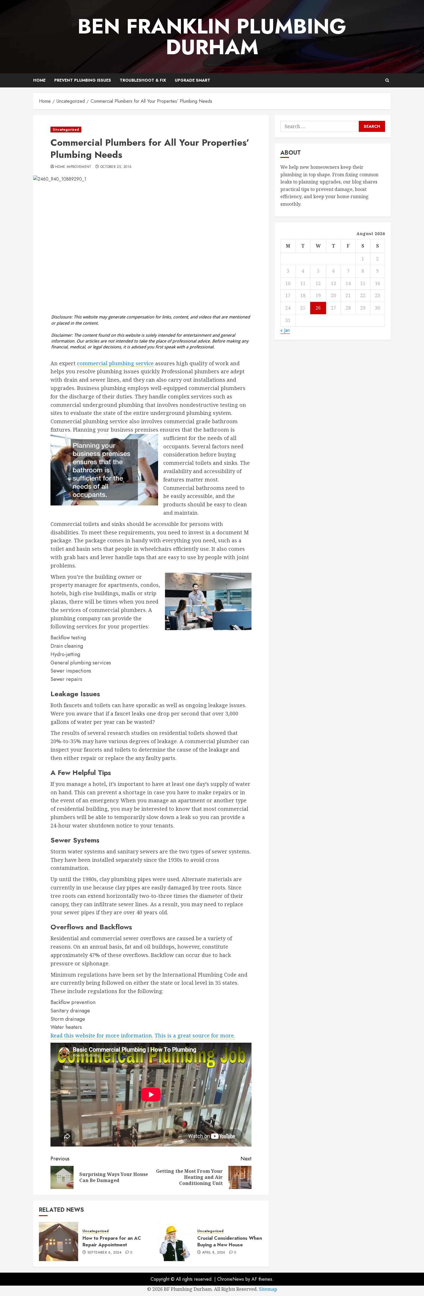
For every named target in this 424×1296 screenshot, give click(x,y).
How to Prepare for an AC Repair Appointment (111, 1241)
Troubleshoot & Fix (143, 80)
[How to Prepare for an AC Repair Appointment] (58, 1241)
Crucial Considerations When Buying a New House (229, 1241)
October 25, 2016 (116, 167)
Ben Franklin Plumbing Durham (212, 36)
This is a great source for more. (195, 1035)
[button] (387, 80)
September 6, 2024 (104, 1252)
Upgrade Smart (192, 80)
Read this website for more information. (101, 1035)
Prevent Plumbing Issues (82, 80)
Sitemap (268, 1289)
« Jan (285, 330)
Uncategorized (66, 129)
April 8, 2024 (213, 1252)
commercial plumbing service (115, 363)
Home (39, 80)
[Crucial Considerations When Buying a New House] (173, 1241)
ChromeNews (230, 1279)
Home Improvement (73, 167)
